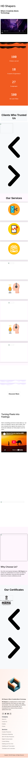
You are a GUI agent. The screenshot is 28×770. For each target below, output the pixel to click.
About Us (4, 719)
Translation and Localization (8, 748)
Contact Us (4, 721)
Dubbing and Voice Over (7, 743)
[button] (14, 147)
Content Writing (5, 741)
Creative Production (6, 732)
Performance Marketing (7, 734)
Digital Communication (7, 739)
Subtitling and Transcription (8, 746)
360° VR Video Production (8, 736)
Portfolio (4, 724)
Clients (3, 726)
